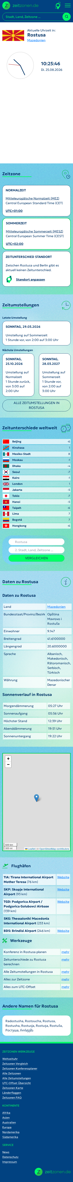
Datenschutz (10, 1157)
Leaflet (31, 848)
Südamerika (10, 1137)
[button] (36, 798)
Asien (6, 1117)
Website (63, 877)
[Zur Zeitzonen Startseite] (20, 5)
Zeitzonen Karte (12, 1088)
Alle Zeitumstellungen (16, 1078)
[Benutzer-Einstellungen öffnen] (58, 6)
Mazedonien (36, 40)
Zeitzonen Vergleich (15, 1063)
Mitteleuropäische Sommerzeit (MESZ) (34, 231)
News (5, 1152)
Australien (9, 1122)
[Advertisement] (36, 125)
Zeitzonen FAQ (12, 1097)
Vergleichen (36, 558)
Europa (6, 1127)
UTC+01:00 (14, 211)
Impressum (9, 1162)
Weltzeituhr (10, 1059)
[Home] (53, 1172)
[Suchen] (66, 17)
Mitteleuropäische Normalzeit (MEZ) (32, 198)
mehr (65, 952)
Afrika (6, 1112)
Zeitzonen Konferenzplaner (19, 1068)
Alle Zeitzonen (11, 1073)
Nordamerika (10, 1132)
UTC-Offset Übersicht (16, 1083)
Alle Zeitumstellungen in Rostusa (37, 405)
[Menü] (68, 6)
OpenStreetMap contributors (54, 848)
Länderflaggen (11, 1092)
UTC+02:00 (14, 244)
